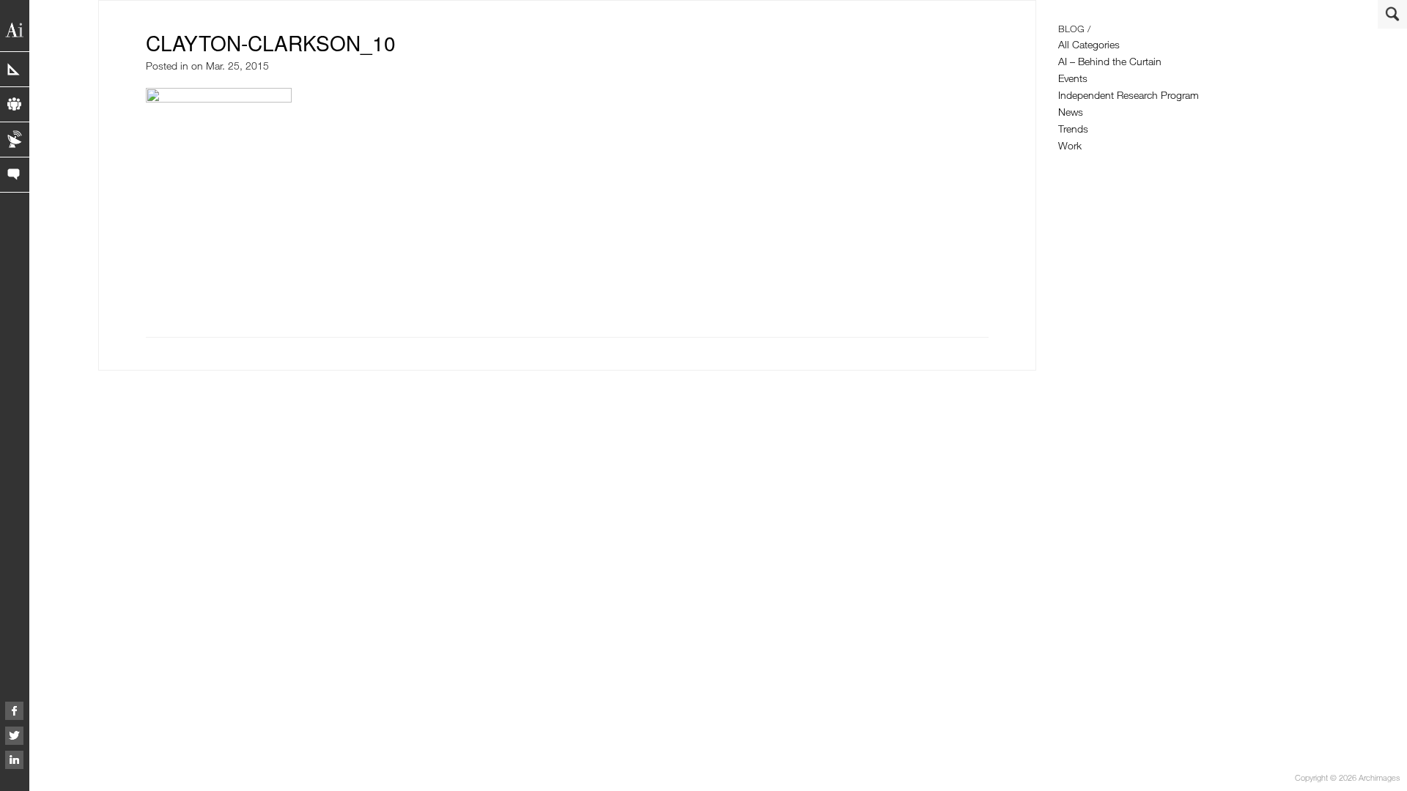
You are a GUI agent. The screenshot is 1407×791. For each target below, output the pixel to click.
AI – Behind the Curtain (1110, 61)
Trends (1073, 128)
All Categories (1089, 44)
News (1070, 111)
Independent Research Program (1128, 95)
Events (1072, 78)
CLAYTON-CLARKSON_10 (271, 42)
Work (1070, 145)
